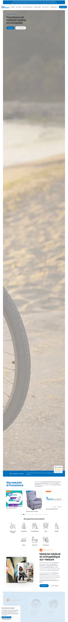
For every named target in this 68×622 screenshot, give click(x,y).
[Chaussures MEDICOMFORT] (14, 499)
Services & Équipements (28, 7)
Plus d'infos (34, 613)
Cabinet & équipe (37, 7)
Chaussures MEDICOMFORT (12, 509)
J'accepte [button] (4, 617)
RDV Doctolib (63, 7)
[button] (21, 514)
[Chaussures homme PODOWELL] (34, 495)
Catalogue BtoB (53, 7)
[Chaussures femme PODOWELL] (54, 495)
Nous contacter (45, 7)
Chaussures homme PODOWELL (33, 502)
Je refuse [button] (9, 617)
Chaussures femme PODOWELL (52, 502)
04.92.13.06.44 (52, 1)
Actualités (13, 7)
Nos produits (18, 7)
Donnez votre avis (58, 471)
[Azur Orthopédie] (5, 7)
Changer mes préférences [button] (6, 619)
